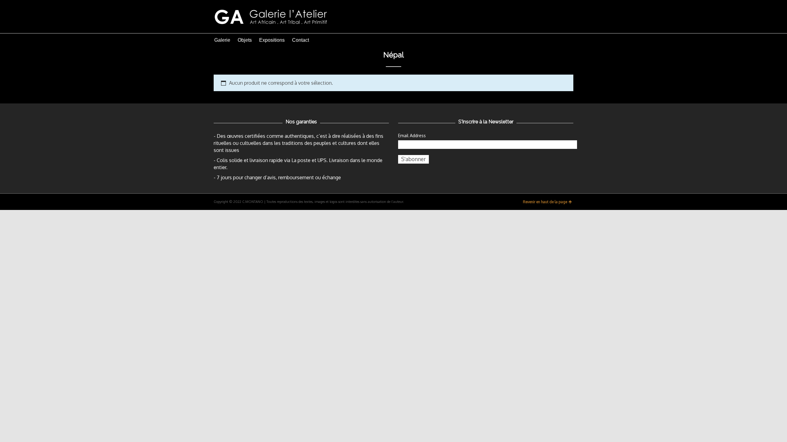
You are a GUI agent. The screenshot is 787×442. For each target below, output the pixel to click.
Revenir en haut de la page (545, 202)
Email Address (412, 135)
